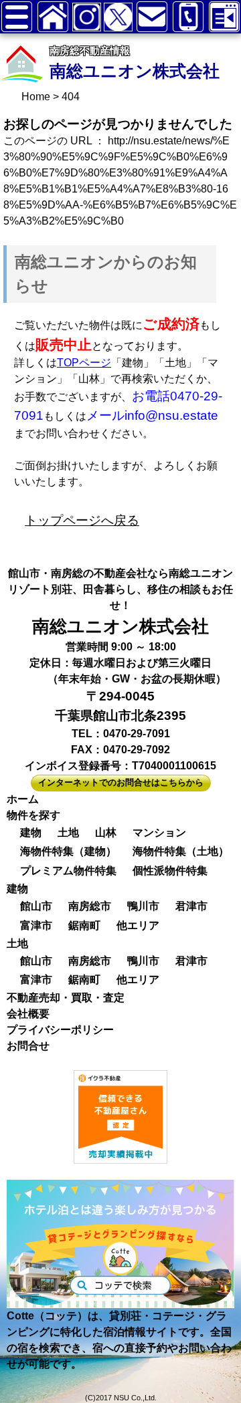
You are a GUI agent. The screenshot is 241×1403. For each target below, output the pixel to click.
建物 (31, 832)
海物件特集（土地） (181, 851)
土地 (68, 832)
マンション (159, 832)
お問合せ (28, 1045)
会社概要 (28, 1013)
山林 (105, 832)
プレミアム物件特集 (68, 870)
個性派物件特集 (170, 870)
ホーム (23, 799)
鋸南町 (84, 925)
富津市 (36, 925)
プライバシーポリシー (60, 1029)
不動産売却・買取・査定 (66, 997)
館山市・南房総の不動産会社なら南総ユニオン (120, 573)
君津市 (191, 906)
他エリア (137, 925)
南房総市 (89, 906)
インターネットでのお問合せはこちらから (121, 782)
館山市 (36, 906)
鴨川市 (143, 906)
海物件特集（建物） (68, 851)
